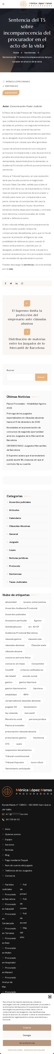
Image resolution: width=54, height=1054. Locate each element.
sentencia (29, 264)
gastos (8, 682)
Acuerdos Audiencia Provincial (21, 608)
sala (11, 268)
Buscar (10, 370)
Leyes (12, 550)
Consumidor (38, 663)
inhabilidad (11, 694)
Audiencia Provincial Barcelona (21, 633)
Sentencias (11, 86)
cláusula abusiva (13, 651)
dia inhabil (10, 676)
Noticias (9, 849)
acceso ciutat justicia (34, 602)
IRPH (26, 694)
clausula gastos (13, 639)
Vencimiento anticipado (17, 768)
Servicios (9, 844)
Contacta (10, 875)
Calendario (15, 518)
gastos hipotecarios (15, 688)
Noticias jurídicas (18, 558)
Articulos (14, 510)
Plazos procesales (14, 725)
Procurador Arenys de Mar (9, 982)
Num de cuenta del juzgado (19, 865)
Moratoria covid (13, 719)
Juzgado (14, 542)
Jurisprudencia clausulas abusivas (23, 700)
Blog (7, 855)
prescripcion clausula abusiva (20, 731)
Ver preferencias (27, 1043)
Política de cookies (15, 1050)
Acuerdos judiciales (20, 502)
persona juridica (37, 719)
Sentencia (38, 737)
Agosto (38, 620)
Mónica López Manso (18, 82)
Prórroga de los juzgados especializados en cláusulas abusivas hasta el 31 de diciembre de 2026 (25, 417)
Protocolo (14, 566)
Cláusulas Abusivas (19, 526)
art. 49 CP (33, 626)
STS (7, 744)
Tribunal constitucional (17, 756)
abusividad (10, 602)
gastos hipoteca (27, 682)
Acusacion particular (16, 620)
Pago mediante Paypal (16, 860)
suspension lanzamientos (18, 750)
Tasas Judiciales (18, 582)
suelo (19, 744)
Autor (5, 106)
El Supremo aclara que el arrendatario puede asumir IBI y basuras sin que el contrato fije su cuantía (26, 459)
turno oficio (37, 762)
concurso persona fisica (17, 657)
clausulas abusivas (14, 645)
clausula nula (35, 639)
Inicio (7, 829)
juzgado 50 (11, 707)
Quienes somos (13, 834)
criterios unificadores (31, 670)
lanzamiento (30, 707)
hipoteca (38, 688)
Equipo (8, 839)
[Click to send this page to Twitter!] (11, 283)
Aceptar (27, 1027)
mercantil (30, 713)
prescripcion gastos (15, 737)
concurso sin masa (15, 663)
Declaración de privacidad (34, 1050)
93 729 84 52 (12, 819)
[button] (49, 996)
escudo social (30, 676)
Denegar (27, 1035)
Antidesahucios (13, 626)
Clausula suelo (38, 645)
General (13, 534)
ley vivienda (11, 713)
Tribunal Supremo (14, 762)
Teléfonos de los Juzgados (18, 870)
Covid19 (9, 670)
